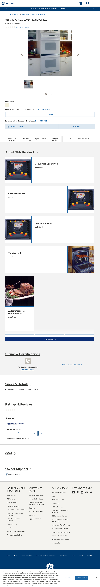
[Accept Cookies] (97, 578)
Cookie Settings (66, 577)
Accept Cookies (81, 577)
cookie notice (51, 585)
